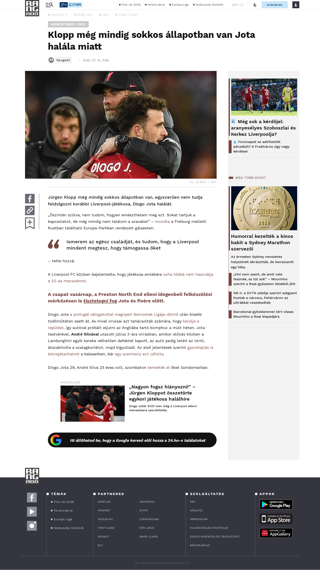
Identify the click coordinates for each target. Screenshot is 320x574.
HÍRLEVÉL (196, 510)
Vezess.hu (105, 519)
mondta (162, 221)
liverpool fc (59, 14)
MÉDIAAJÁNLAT (200, 545)
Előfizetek (274, 5)
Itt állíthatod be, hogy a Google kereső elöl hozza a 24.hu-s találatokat (137, 440)
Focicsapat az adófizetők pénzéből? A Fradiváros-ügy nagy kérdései (261, 146)
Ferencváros (156, 4)
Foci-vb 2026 (131, 4)
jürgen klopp (127, 14)
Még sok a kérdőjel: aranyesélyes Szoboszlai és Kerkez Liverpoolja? (263, 128)
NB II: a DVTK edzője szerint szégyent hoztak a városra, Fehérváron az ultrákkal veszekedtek (265, 298)
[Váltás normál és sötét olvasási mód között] (255, 4)
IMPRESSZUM (198, 519)
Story (144, 510)
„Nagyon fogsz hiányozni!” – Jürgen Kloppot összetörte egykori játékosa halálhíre (162, 393)
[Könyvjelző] (30, 223)
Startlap (104, 501)
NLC (100, 545)
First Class (106, 527)
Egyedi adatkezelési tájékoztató (214, 536)
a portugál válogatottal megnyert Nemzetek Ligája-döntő (124, 314)
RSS (192, 501)
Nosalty (103, 536)
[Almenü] (49, 5)
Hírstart (104, 510)
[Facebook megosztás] (30, 198)
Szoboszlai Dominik (209, 4)
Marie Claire (149, 536)
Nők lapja (147, 527)
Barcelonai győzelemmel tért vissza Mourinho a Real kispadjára (263, 314)
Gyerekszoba (149, 519)
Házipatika (147, 501)
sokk (105, 14)
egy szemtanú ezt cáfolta (139, 354)
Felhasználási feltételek (209, 527)
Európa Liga (180, 4)
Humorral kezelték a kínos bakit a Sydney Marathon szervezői (262, 242)
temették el (159, 367)
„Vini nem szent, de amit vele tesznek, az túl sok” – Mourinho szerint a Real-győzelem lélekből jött (264, 279)
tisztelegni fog (100, 301)
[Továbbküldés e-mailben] (30, 210)
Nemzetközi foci (68, 24)
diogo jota (85, 14)
